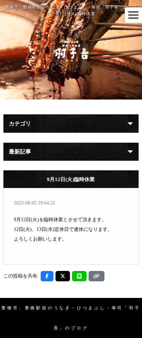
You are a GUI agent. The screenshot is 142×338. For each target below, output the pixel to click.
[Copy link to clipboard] (96, 276)
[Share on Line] (79, 276)
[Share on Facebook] (47, 276)
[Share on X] (62, 276)
